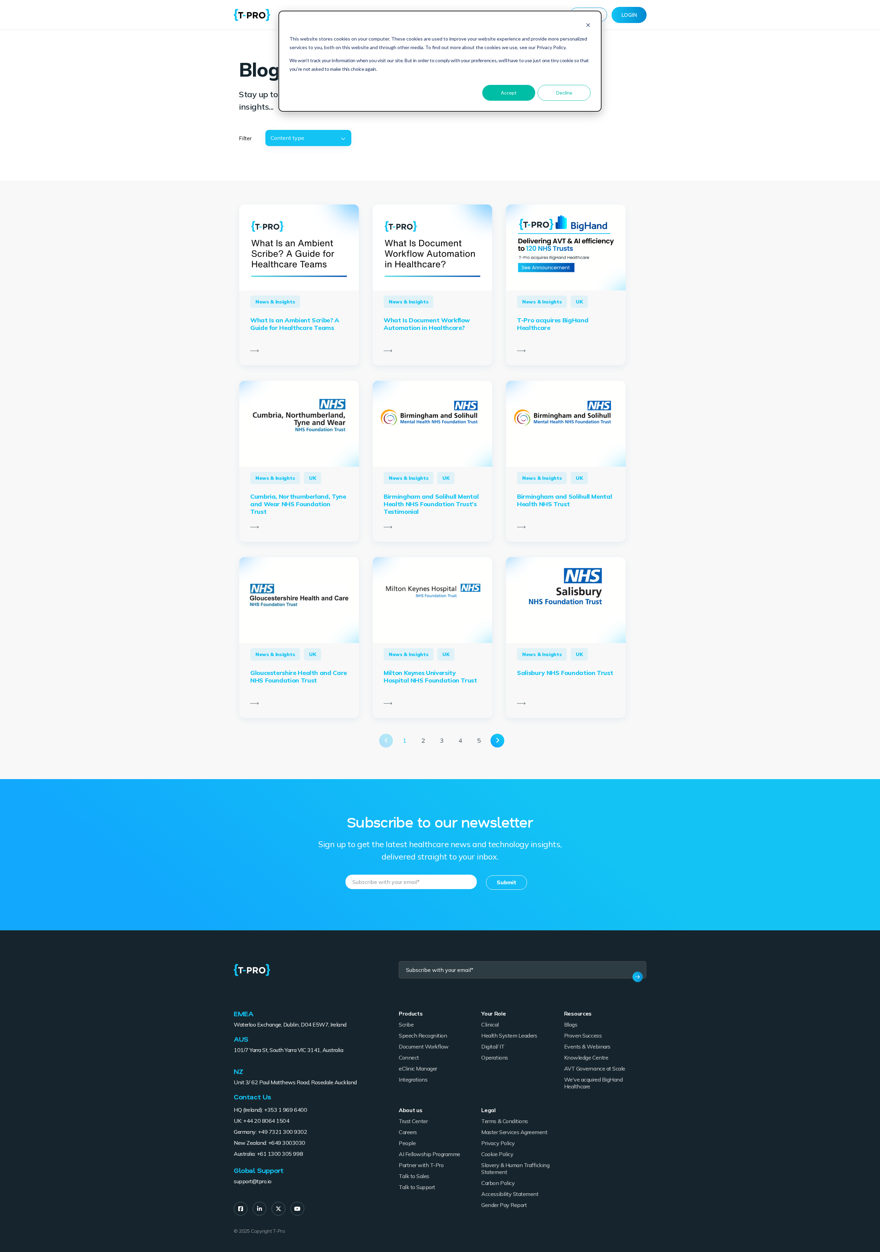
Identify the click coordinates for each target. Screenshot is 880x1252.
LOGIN (629, 15)
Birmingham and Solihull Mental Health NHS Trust (564, 500)
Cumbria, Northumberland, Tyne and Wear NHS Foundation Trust (298, 503)
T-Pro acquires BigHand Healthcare (552, 324)
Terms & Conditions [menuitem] (504, 1121)
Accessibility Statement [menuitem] (509, 1193)
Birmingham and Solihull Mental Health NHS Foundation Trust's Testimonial (431, 503)
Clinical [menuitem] (489, 1024)
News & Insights (275, 302)
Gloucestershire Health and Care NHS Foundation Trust (298, 676)
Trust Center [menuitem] (413, 1121)
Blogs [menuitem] (571, 1024)
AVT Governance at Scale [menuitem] (594, 1068)
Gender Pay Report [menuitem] (504, 1204)
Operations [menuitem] (494, 1057)
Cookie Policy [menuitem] (497, 1154)
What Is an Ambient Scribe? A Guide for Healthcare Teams (294, 324)
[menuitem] (241, 1209)
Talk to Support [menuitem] (417, 1187)
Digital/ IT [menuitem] (492, 1046)
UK (579, 302)
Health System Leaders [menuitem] (509, 1035)
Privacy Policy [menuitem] (498, 1143)
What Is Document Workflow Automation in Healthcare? (427, 324)
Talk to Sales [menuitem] (414, 1176)
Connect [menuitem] (409, 1057)
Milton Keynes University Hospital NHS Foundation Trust (430, 676)
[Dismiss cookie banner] (588, 26)
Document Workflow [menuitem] (424, 1046)
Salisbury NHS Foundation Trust (565, 673)
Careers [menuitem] (408, 1132)
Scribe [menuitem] (406, 1024)
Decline (564, 93)
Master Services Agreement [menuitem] (514, 1132)
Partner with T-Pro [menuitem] (421, 1165)
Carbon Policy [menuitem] (498, 1182)
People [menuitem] (407, 1143)
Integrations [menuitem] (413, 1079)
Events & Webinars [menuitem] (587, 1046)
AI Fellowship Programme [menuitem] (429, 1154)
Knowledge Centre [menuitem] (586, 1057)
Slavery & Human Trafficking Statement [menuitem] (515, 1168)
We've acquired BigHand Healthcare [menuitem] (593, 1083)
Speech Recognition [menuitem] (423, 1035)
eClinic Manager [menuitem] (418, 1068)
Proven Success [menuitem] (583, 1035)
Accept (509, 93)
